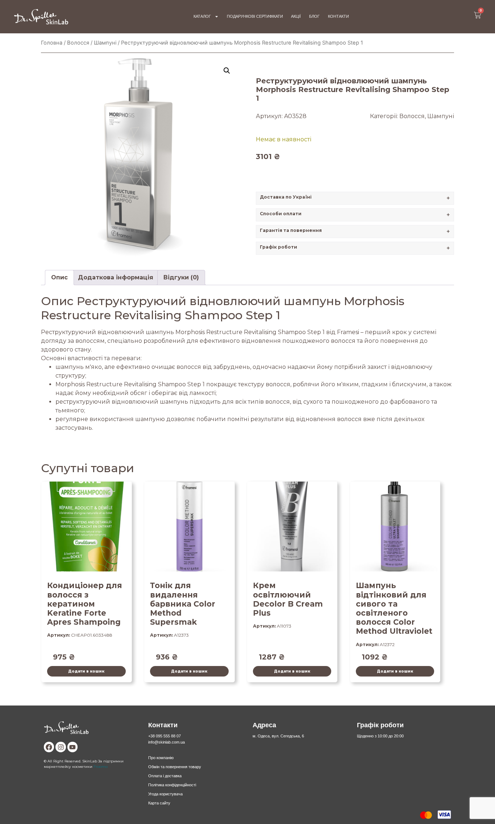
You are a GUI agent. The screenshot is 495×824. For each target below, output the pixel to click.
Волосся (78, 42)
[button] (226, 70)
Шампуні (105, 42)
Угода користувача (165, 794)
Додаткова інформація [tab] (115, 277)
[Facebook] (49, 747)
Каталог (202, 16)
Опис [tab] (59, 277)
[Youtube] (72, 747)
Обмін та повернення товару (174, 767)
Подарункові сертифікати (255, 16)
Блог (314, 16)
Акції (296, 16)
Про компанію (161, 758)
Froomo (100, 766)
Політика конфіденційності (172, 785)
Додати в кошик (86, 671)
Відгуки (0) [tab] (181, 277)
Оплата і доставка (165, 776)
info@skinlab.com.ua (166, 742)
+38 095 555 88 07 (164, 736)
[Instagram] (60, 747)
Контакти (338, 16)
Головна (51, 42)
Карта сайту (159, 803)
